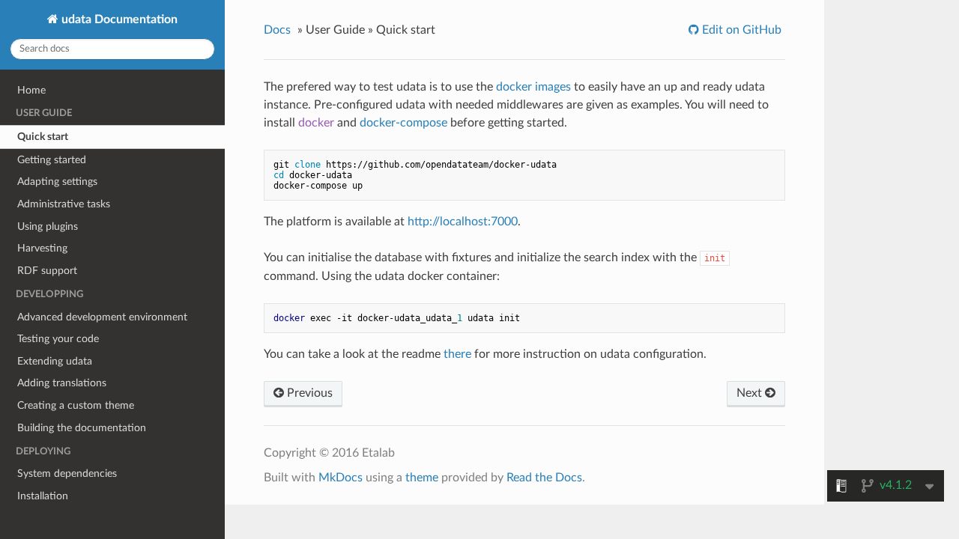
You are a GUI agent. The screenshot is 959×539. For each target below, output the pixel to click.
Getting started (51, 159)
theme (421, 478)
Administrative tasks (63, 204)
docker (316, 123)
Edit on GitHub (740, 30)
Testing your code (58, 338)
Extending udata (54, 361)
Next (750, 393)
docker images (533, 87)
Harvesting (42, 248)
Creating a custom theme (75, 405)
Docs (277, 30)
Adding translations (61, 383)
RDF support (47, 270)
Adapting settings (57, 181)
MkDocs (340, 478)
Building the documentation (81, 427)
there (457, 354)
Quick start (42, 136)
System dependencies (67, 473)
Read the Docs (544, 478)
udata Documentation (118, 19)
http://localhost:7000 (463, 222)
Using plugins (47, 226)
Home (31, 90)
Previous (308, 393)
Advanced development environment (102, 317)
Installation (42, 496)
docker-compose (403, 123)
